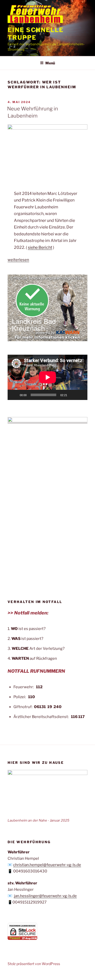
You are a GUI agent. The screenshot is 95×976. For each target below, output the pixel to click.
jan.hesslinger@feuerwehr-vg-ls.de (45, 896)
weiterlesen (18, 259)
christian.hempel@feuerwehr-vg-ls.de (47, 865)
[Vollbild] (80, 394)
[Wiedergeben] (14, 394)
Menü (50, 63)
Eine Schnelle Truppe (36, 33)
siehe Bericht (40, 247)
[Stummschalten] (72, 394)
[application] (47, 377)
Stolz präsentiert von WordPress (34, 963)
